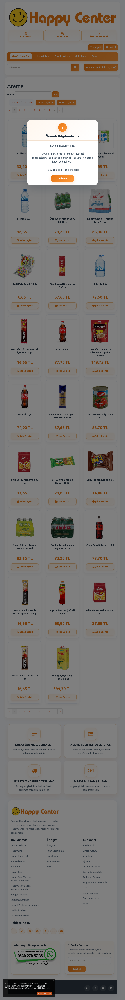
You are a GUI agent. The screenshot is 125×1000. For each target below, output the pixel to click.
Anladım (62, 178)
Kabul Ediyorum (44, 994)
